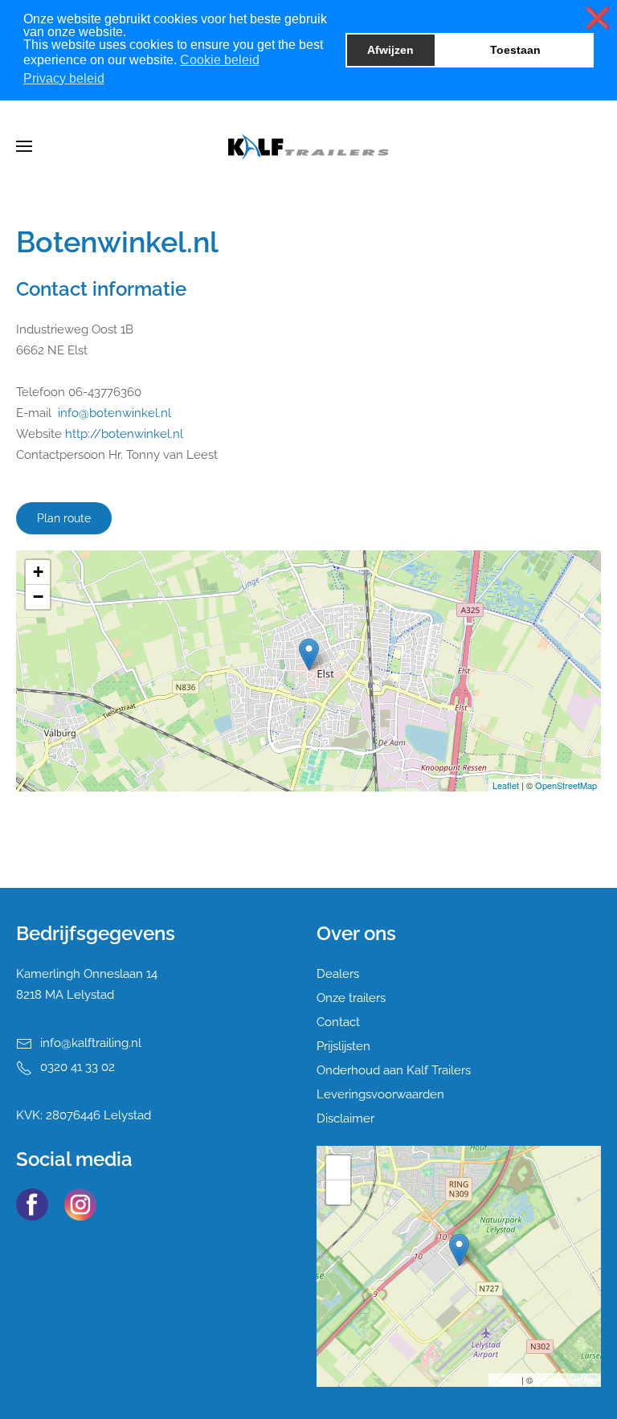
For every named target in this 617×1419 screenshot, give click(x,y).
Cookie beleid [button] (219, 60)
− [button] (38, 597)
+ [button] (38, 572)
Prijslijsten (343, 1046)
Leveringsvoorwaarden (380, 1094)
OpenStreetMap (566, 785)
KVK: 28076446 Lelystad (83, 1115)
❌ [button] (598, 18)
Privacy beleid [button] (63, 78)
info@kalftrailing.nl (90, 1043)
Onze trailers (351, 998)
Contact (338, 1022)
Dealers (338, 974)
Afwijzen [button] (390, 49)
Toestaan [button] (515, 49)
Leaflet (505, 785)
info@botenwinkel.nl (114, 413)
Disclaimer (345, 1118)
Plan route (64, 518)
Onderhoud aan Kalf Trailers (394, 1070)
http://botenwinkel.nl (124, 434)
